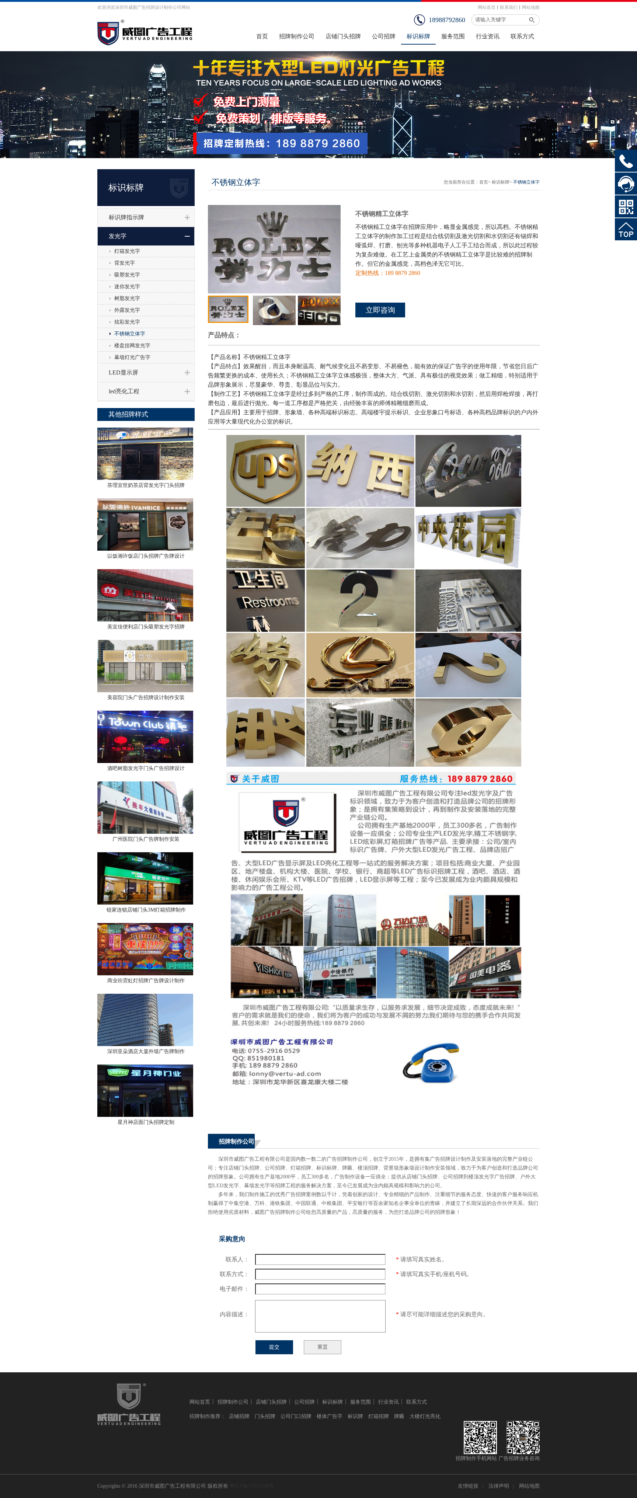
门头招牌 (265, 1416)
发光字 (117, 236)
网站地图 (531, 7)
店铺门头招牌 (271, 1402)
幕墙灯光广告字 (132, 357)
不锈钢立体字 (129, 334)
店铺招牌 (239, 1416)
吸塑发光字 (127, 275)
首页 (483, 182)
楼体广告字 (329, 1416)
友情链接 (468, 1486)
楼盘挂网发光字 (132, 345)
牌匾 (399, 1416)
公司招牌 (304, 1402)
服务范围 (360, 1402)
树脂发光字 (127, 298)
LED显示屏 (123, 372)
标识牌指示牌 (126, 217)
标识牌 (355, 1416)
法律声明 (498, 1486)
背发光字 (124, 263)
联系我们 (509, 7)
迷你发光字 (127, 286)
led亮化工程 (124, 391)
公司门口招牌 (296, 1416)
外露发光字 (127, 310)
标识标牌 (500, 182)
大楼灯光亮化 (425, 1416)
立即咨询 (380, 310)
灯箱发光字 (127, 251)
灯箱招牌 (378, 1416)
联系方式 (416, 1402)
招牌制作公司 (232, 1402)
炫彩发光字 (127, 322)
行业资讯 (388, 1402)
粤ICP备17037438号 (252, 1486)
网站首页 (486, 7)
